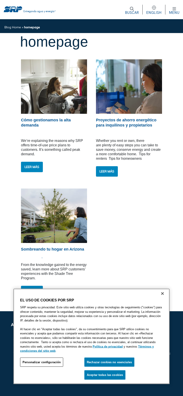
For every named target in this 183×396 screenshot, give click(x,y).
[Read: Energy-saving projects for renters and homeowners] (129, 86)
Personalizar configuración (42, 362)
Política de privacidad (108, 346)
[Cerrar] (162, 294)
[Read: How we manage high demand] (54, 86)
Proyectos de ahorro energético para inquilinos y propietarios (126, 122)
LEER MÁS (33, 168)
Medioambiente (57, 257)
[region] (91, 336)
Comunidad (31, 257)
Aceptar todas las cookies (105, 375)
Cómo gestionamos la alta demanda (46, 122)
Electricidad (32, 133)
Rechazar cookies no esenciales (109, 362)
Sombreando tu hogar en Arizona (53, 249)
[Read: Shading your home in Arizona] (54, 215)
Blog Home (12, 27)
